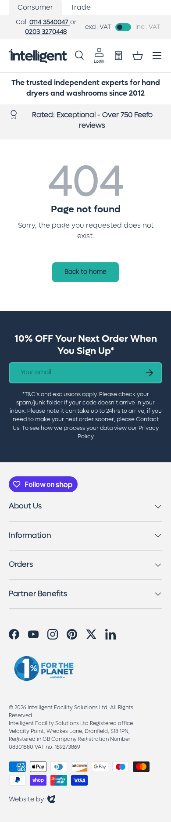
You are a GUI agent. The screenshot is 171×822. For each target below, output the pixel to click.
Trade (81, 7)
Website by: (32, 799)
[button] (137, 55)
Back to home (85, 272)
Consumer (35, 7)
